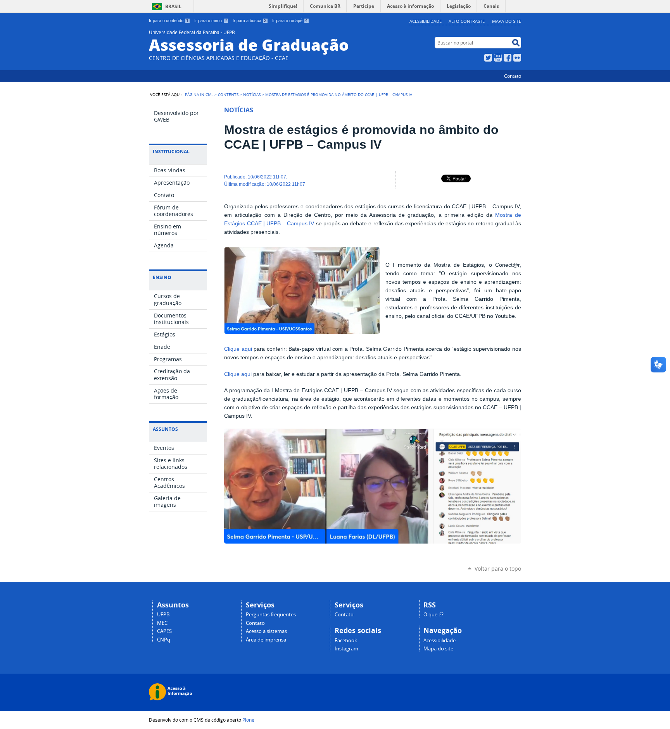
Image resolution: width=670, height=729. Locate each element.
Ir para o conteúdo (168, 20)
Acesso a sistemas (266, 631)
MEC (162, 623)
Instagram (346, 648)
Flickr (517, 58)
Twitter (488, 58)
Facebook (507, 58)
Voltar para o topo (498, 568)
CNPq (163, 639)
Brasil (173, 6)
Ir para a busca (249, 20)
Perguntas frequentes (271, 614)
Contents (228, 94)
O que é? (433, 614)
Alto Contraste (467, 21)
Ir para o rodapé (289, 20)
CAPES (164, 631)
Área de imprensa (266, 639)
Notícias (252, 94)
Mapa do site (506, 21)
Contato (512, 76)
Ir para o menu (210, 20)
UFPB (163, 614)
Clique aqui (238, 349)
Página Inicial (199, 94)
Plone (248, 720)
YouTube (498, 58)
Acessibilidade (425, 21)
